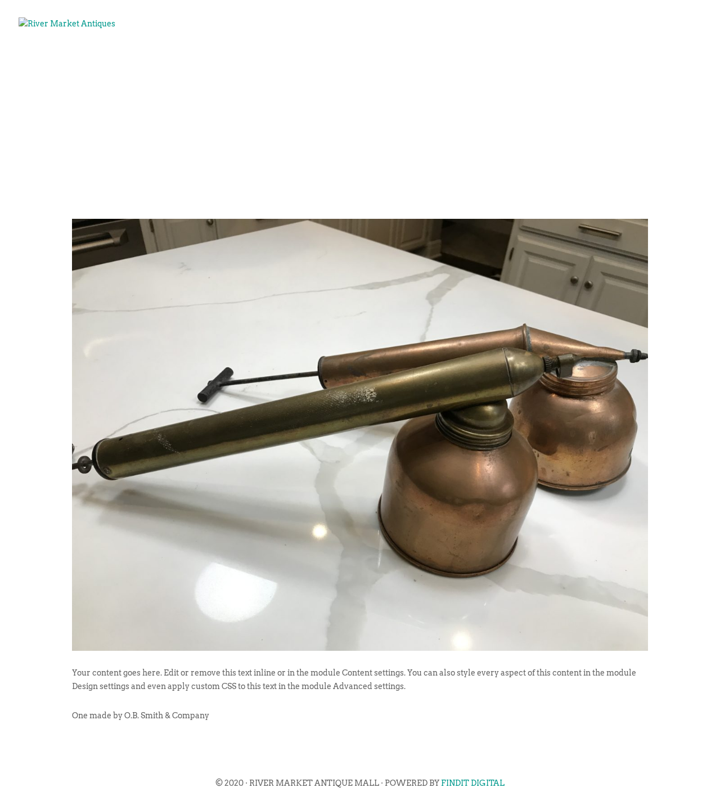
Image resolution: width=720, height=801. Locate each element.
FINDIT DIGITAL (473, 783)
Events (391, 59)
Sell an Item (461, 59)
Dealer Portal (650, 59)
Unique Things (553, 59)
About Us (331, 59)
